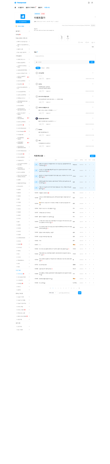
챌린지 (40, 7)
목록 (93, 46)
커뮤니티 (47, 7)
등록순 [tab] (47, 67)
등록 (92, 62)
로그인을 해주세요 (23, 21)
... (76, 288)
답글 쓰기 (48, 78)
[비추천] (43, 79)
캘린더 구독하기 (31, 7)
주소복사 (93, 25)
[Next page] (79, 288)
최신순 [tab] (43, 67)
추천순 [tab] (38, 67)
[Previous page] (50, 288)
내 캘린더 (21, 7)
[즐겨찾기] (44, 156)
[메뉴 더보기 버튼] (94, 17)
